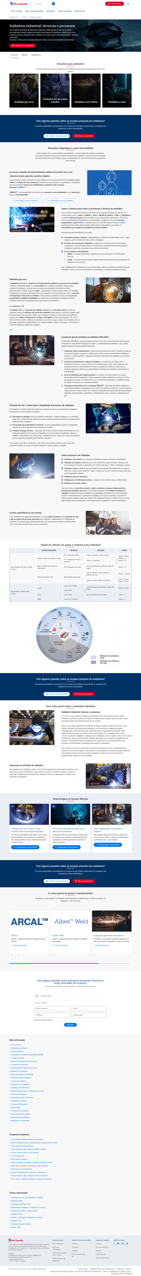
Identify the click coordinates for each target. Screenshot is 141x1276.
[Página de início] (16, 1240)
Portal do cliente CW (78, 1254)
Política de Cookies (124, 1269)
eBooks (24, 55)
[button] (12, 959)
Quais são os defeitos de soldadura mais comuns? (29, 1166)
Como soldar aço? (17, 1156)
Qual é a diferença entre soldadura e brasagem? (28, 1172)
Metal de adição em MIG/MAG (22, 1074)
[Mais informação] (29, 921)
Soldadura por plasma (19, 1048)
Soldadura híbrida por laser (21, 1224)
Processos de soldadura (19, 1111)
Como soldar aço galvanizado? (22, 1146)
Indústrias (75, 1247)
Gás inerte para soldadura (20, 1117)
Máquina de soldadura (19, 1071)
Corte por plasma (17, 1051)
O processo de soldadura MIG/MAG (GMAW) (27, 1055)
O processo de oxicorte (19, 1065)
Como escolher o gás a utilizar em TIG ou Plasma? (29, 1176)
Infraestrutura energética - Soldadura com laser (28, 1208)
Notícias (98, 1251)
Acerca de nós (80, 11)
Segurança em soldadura (20, 1121)
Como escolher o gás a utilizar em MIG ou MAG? (28, 1149)
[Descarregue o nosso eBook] (29, 814)
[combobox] (44, 3)
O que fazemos (100, 1254)
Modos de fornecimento (57, 1248)
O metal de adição (17, 1058)
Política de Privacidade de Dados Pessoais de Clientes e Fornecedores (75, 1271)
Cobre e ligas (15, 1107)
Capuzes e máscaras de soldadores (24, 1061)
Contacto (99, 1243)
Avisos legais (83, 1269)
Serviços (74, 1251)
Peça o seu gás (16, 11)
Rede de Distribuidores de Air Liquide (60, 1254)
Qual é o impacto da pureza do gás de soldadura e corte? (31, 1162)
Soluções (24, 17)
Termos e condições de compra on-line (117, 1271)
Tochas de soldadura (18, 1081)
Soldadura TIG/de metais (20, 1088)
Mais (11, 330)
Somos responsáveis (102, 1258)
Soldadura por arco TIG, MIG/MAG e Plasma (27, 1198)
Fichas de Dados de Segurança (59, 1260)
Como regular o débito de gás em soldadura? (27, 1139)
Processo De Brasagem (19, 1104)
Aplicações (51, 11)
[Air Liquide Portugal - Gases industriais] (19, 3)
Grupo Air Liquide (101, 1247)
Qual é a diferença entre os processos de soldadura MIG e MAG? (34, 1143)
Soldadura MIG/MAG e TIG (21, 1204)
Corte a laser (15, 1045)
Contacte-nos (36, 55)
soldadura (66, 716)
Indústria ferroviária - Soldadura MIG (24, 1211)
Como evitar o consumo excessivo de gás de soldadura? (31, 1179)
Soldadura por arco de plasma (22, 1098)
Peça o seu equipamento (34, 11)
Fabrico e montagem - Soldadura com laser (26, 1217)
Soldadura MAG (17, 1201)
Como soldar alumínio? (19, 1159)
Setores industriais (64, 11)
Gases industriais (58, 1243)
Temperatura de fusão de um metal (24, 1068)
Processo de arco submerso (21, 1078)
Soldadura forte (16, 1214)
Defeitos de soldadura (19, 1094)
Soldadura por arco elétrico (21, 1114)
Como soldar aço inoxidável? (21, 1169)
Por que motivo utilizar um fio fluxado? (25, 1153)
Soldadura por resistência (20, 1084)
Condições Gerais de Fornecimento (102, 1269)
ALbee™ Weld (16, 1227)
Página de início (13, 17)
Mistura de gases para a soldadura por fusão (27, 1091)
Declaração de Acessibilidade (121, 1273)
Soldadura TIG (16, 1221)
